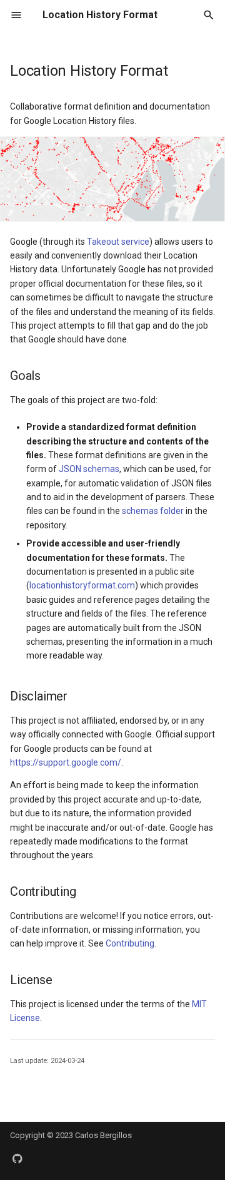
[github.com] (18, 1160)
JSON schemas (89, 469)
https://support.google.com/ (65, 762)
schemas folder (153, 511)
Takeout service (118, 242)
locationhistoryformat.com (82, 585)
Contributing (130, 943)
